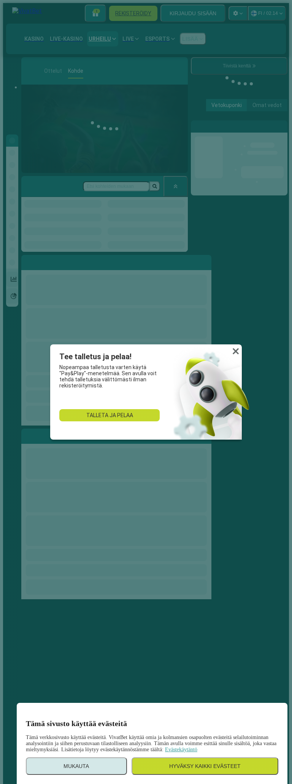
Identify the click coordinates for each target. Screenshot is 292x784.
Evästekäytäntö (181, 749)
